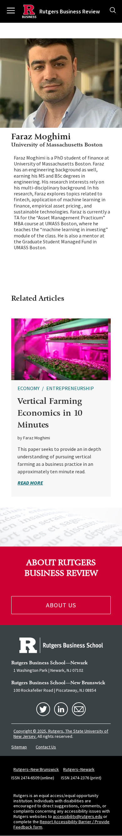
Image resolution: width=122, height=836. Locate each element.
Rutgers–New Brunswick (36, 769)
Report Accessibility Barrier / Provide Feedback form (61, 824)
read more (30, 483)
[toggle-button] (113, 10)
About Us (61, 605)
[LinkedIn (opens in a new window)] (61, 709)
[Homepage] (29, 11)
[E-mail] (79, 709)
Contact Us (46, 747)
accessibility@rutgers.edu (77, 816)
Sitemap (19, 747)
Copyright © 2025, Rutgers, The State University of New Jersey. (60, 733)
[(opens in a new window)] (60, 645)
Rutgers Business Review (69, 11)
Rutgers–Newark (78, 769)
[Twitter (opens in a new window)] (43, 709)
